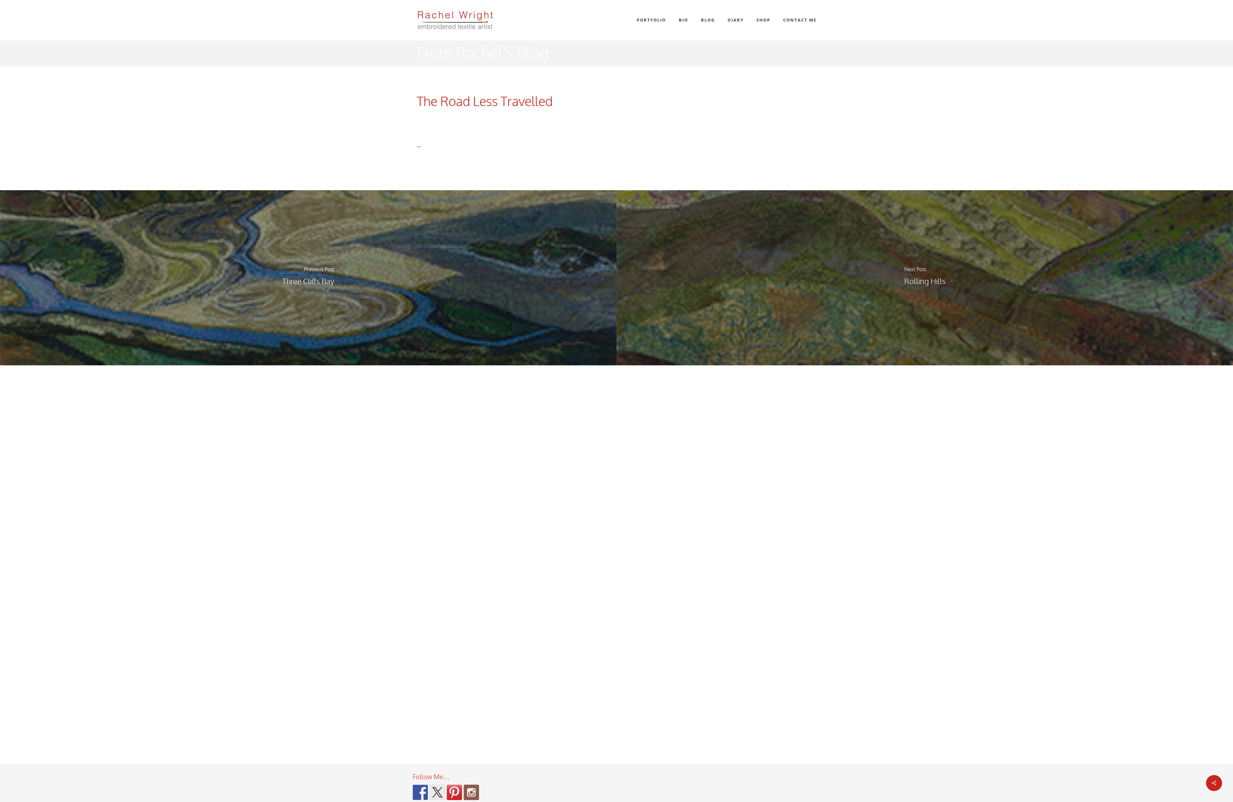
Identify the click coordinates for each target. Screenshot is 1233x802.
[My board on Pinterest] (454, 792)
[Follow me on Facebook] (420, 792)
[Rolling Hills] (924, 277)
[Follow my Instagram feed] (471, 792)
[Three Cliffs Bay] (308, 277)
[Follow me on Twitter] (437, 792)
